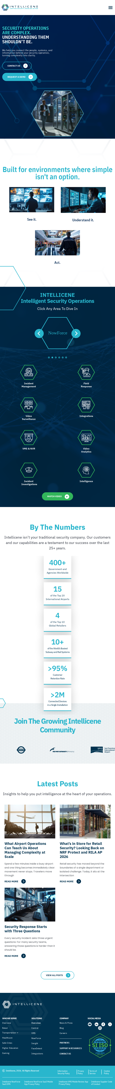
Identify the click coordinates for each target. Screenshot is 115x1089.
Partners (64, 1042)
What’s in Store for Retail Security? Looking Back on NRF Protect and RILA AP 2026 (82, 850)
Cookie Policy (107, 1072)
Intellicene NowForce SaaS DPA (11, 1082)
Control (34, 1028)
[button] (39, 333)
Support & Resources (71, 1048)
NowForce (36, 1038)
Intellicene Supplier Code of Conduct (101, 1082)
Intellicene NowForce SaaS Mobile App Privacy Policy (38, 1082)
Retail (5, 1028)
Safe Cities (7, 1043)
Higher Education (10, 1048)
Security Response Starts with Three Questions (25, 929)
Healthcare (7, 1037)
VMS (33, 1033)
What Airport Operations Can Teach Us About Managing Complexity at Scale (25, 850)
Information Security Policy (64, 1072)
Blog (62, 1028)
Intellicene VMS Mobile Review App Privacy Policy (73, 1082)
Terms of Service (93, 1072)
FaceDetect (36, 1048)
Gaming (5, 1053)
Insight (34, 1043)
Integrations (37, 1053)
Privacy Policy (81, 1072)
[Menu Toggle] (110, 7)
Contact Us (65, 1053)
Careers (63, 1033)
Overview (6, 1023)
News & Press (66, 1023)
